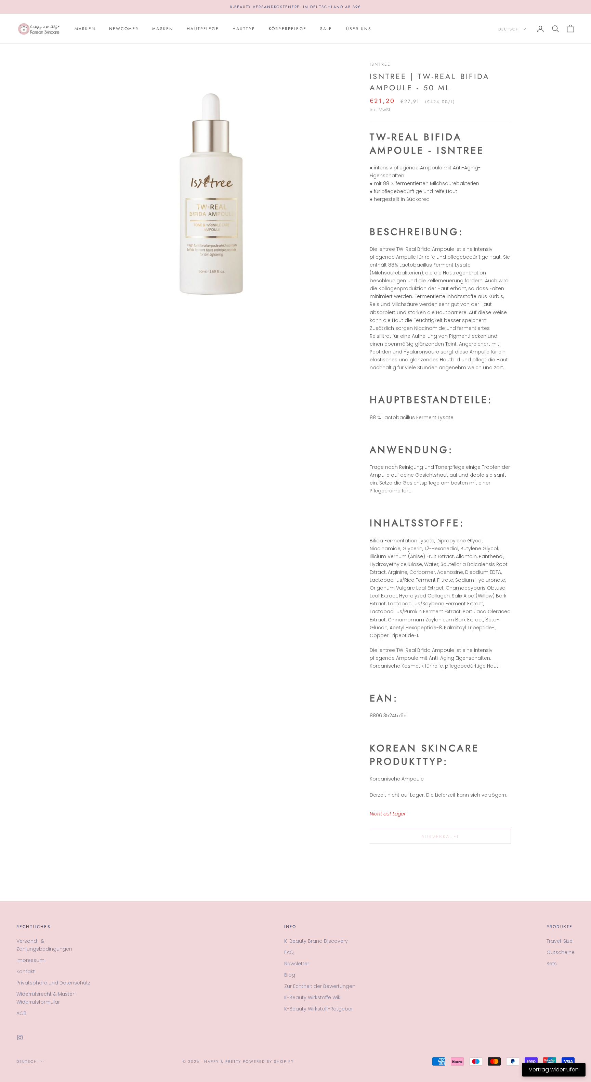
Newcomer (124, 29)
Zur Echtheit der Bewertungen (319, 986)
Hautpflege (203, 29)
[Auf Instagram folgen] (19, 1037)
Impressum (30, 960)
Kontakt (25, 971)
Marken (85, 29)
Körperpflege (287, 29)
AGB (21, 1013)
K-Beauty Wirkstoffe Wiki (312, 997)
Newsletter (296, 963)
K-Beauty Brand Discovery (316, 941)
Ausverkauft (440, 836)
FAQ (289, 952)
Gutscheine (561, 952)
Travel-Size (560, 941)
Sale (326, 29)
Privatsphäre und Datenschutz (53, 982)
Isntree (380, 64)
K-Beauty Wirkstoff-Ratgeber (318, 1008)
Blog (289, 974)
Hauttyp (244, 29)
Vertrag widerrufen (554, 1069)
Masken (162, 29)
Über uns (358, 29)
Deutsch (508, 29)
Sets (552, 963)
